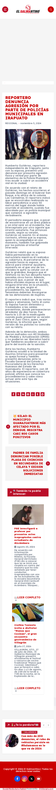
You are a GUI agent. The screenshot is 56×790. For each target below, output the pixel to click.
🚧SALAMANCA (29, 732)
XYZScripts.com (46, 789)
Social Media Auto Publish (14, 789)
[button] (44, 725)
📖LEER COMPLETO (27, 597)
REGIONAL (11, 123)
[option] (28, 741)
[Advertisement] (28, 48)
